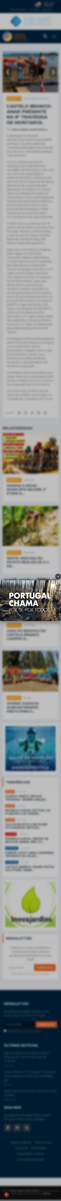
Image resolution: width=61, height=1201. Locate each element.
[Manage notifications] (6, 1194)
